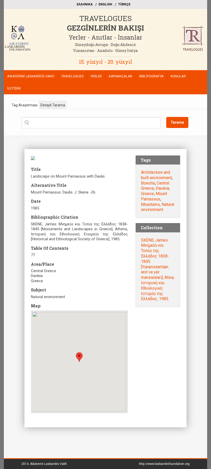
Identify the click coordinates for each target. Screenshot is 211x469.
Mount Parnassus (154, 196)
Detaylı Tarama (52, 105)
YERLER (96, 76)
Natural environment (157, 207)
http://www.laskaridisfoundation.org (164, 464)
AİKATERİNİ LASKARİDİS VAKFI (30, 76)
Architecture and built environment (156, 175)
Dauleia (162, 188)
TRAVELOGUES (105, 18)
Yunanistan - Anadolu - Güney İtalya (105, 50)
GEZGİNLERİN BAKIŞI (105, 28)
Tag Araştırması (25, 105)
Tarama (177, 122)
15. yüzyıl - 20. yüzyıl (105, 61)
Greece (147, 193)
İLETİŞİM (14, 88)
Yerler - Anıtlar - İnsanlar (105, 37)
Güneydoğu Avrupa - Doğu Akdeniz (105, 44)
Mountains (150, 204)
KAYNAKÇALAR (120, 76)
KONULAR (178, 76)
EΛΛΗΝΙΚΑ (85, 4)
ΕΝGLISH (105, 4)
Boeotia (148, 183)
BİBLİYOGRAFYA (151, 76)
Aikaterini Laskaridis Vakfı (48, 464)
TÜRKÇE (124, 4)
